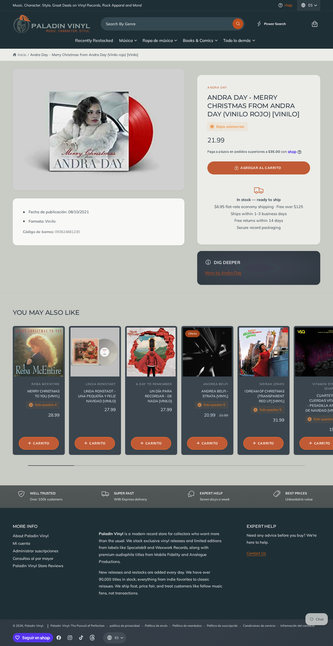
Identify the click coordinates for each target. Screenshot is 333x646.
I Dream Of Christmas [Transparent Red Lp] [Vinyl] (264, 396)
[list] (166, 496)
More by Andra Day (223, 272)
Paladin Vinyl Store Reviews (38, 565)
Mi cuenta (21, 543)
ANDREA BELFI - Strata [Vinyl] (214, 393)
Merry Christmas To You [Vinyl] (43, 393)
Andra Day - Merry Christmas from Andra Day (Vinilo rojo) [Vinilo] (84, 54)
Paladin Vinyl (34, 626)
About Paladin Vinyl (31, 535)
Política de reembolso (187, 626)
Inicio (22, 54)
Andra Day (217, 87)
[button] (314, 23)
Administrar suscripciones (35, 550)
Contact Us (256, 553)
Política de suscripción (222, 626)
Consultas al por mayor (33, 558)
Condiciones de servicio (259, 626)
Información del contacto (297, 626)
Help (288, 5)
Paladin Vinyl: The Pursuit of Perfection (77, 626)
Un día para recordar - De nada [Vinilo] (158, 396)
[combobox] (172, 23)
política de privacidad (125, 626)
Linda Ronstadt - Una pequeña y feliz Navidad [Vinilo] (97, 396)
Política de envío (156, 626)
